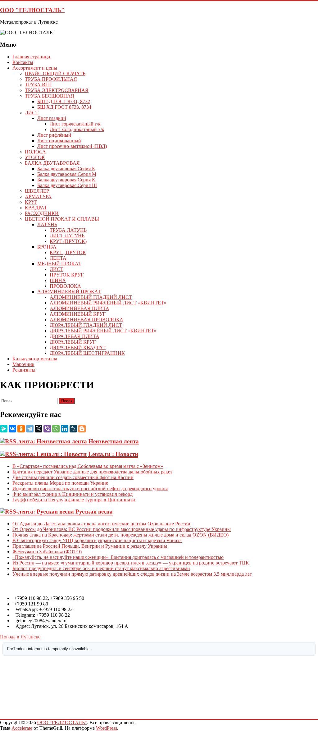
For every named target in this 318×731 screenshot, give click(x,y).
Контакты (22, 62)
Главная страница (31, 56)
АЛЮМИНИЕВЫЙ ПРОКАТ (69, 291)
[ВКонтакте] (12, 428)
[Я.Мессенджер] (3, 428)
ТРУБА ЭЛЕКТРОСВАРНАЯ (57, 90)
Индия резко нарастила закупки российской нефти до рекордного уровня (90, 488)
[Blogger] (82, 428)
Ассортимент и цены (34, 68)
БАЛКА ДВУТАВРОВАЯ (52, 163)
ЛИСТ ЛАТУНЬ (67, 235)
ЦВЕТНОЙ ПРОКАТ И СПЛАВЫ (62, 219)
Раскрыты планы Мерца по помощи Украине (60, 483)
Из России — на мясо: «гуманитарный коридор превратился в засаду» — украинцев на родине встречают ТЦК (130, 562)
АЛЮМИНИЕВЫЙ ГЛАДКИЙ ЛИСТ (91, 297)
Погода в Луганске (20, 636)
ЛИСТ (32, 112)
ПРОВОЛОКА (65, 286)
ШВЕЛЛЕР (37, 191)
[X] (38, 428)
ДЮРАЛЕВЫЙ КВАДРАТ (78, 347)
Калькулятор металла (34, 358)
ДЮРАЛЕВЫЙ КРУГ (73, 342)
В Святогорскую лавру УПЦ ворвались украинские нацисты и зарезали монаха (97, 540)
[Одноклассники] (21, 428)
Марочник (23, 364)
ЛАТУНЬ (47, 224)
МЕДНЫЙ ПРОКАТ (59, 263)
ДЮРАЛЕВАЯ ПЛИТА (74, 336)
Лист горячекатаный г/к (75, 123)
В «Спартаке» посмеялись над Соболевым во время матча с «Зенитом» (87, 466)
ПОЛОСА (35, 151)
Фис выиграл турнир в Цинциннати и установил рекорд (72, 494)
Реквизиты (23, 369)
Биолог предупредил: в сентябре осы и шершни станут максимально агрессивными (101, 568)
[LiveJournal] (73, 428)
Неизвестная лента (114, 441)
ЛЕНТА (58, 258)
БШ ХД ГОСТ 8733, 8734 (64, 107)
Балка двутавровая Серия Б (66, 168)
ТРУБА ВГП (38, 84)
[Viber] (47, 428)
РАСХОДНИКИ (42, 213)
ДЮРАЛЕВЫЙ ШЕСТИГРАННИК (87, 353)
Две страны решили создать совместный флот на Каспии (73, 477)
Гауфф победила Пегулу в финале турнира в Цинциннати (73, 499)
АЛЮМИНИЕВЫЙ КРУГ (78, 314)
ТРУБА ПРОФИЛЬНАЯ (51, 79)
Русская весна (94, 511)
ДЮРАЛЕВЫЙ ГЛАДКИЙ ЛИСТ (86, 325)
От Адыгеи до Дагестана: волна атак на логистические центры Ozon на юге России (101, 523)
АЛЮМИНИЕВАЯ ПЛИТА (79, 308)
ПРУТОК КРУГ (67, 274)
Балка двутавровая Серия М (66, 174)
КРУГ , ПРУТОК (68, 252)
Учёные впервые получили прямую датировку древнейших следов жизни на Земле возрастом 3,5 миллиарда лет (132, 574)
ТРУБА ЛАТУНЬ (68, 230)
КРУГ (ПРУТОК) (68, 241)
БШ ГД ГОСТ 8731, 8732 (63, 101)
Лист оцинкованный (59, 140)
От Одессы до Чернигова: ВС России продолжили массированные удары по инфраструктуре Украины (121, 529)
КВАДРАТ (36, 207)
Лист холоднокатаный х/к (77, 129)
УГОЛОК (35, 157)
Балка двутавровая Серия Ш (67, 185)
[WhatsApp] (56, 428)
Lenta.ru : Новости (113, 454)
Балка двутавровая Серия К (66, 179)
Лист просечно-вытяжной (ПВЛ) (72, 146)
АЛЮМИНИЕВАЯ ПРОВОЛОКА (86, 319)
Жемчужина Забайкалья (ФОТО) (47, 551)
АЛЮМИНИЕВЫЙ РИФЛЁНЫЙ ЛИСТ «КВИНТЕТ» (108, 302)
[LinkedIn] (64, 428)
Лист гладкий (51, 118)
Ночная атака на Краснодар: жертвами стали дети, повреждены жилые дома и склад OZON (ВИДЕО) (120, 534)
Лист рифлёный (54, 135)
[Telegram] (30, 428)
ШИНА (58, 280)
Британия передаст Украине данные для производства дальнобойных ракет (92, 471)
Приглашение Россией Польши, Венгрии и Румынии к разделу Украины (89, 546)
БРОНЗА (47, 246)
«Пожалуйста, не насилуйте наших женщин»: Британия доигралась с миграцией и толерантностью (118, 557)
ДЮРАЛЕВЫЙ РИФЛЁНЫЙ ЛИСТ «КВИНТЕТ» (103, 330)
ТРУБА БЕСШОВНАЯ (49, 95)
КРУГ (31, 202)
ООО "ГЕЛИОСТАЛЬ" (32, 10)
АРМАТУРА (38, 196)
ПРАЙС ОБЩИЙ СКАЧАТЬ (55, 73)
